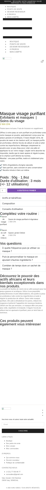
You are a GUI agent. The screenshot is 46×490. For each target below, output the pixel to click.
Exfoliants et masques (17, 117)
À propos (11, 14)
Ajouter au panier (26, 190)
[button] (17, 28)
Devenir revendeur (16, 12)
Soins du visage (12, 121)
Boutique (11, 7)
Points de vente (14, 9)
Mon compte (13, 17)
